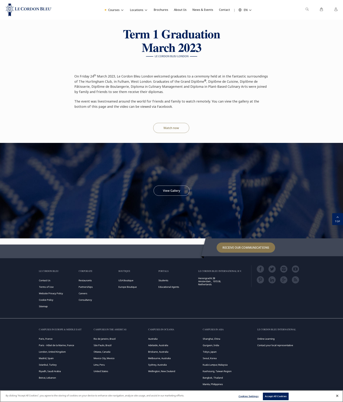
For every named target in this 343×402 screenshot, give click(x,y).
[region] (171, 396)
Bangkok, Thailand (213, 377)
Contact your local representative (275, 345)
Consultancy (85, 299)
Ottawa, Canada (102, 351)
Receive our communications (246, 248)
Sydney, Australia (157, 364)
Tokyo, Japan (210, 351)
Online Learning (266, 338)
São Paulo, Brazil (102, 345)
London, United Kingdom (52, 351)
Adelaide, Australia (158, 345)
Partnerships (86, 286)
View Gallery (171, 191)
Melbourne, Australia (159, 358)
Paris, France (46, 338)
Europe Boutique (127, 286)
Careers (83, 293)
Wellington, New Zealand (161, 371)
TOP (337, 221)
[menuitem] (307, 10)
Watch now (171, 128)
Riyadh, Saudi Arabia (50, 371)
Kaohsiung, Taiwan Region (217, 371)
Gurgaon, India (211, 345)
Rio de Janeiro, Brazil (105, 338)
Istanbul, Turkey (48, 364)
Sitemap (43, 306)
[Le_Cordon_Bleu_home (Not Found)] (28, 10)
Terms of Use (46, 286)
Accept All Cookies (276, 396)
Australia (153, 338)
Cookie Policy (46, 299)
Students (163, 280)
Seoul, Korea (210, 358)
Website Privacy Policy (51, 293)
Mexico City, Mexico (104, 358)
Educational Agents (168, 286)
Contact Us (44, 280)
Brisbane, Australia (158, 351)
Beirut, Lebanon (47, 377)
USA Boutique (125, 280)
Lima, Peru (99, 364)
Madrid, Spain (46, 358)
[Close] (337, 396)
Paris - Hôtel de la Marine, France (56, 345)
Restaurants (85, 280)
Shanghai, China (211, 338)
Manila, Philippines (213, 384)
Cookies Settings (249, 396)
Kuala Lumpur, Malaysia (215, 364)
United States (101, 371)
